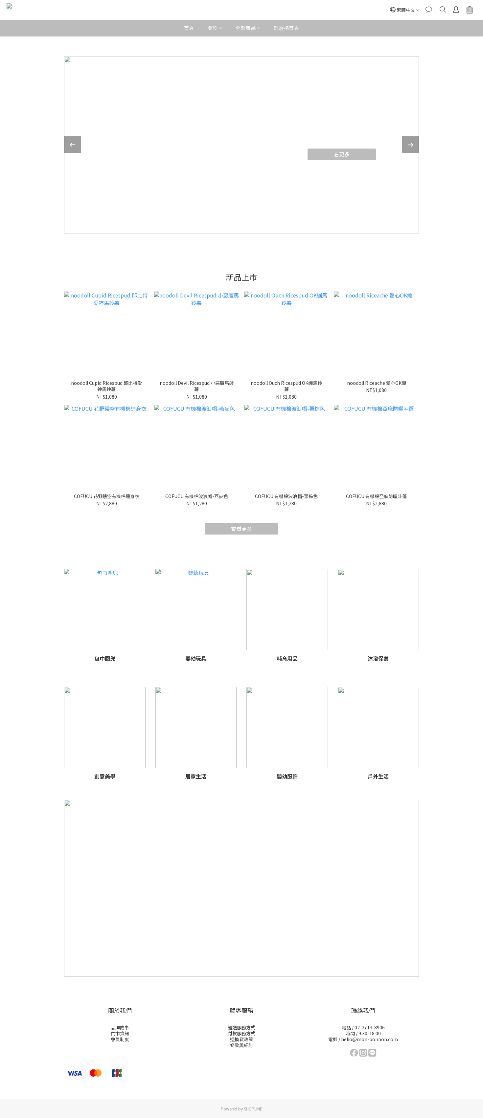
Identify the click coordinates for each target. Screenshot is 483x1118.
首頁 (189, 27)
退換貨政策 (241, 1039)
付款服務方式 (241, 1033)
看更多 (342, 154)
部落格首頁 (286, 27)
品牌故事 (120, 1027)
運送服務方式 (241, 1027)
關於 (212, 27)
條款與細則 (241, 1045)
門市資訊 (120, 1033)
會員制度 (120, 1039)
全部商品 (245, 27)
